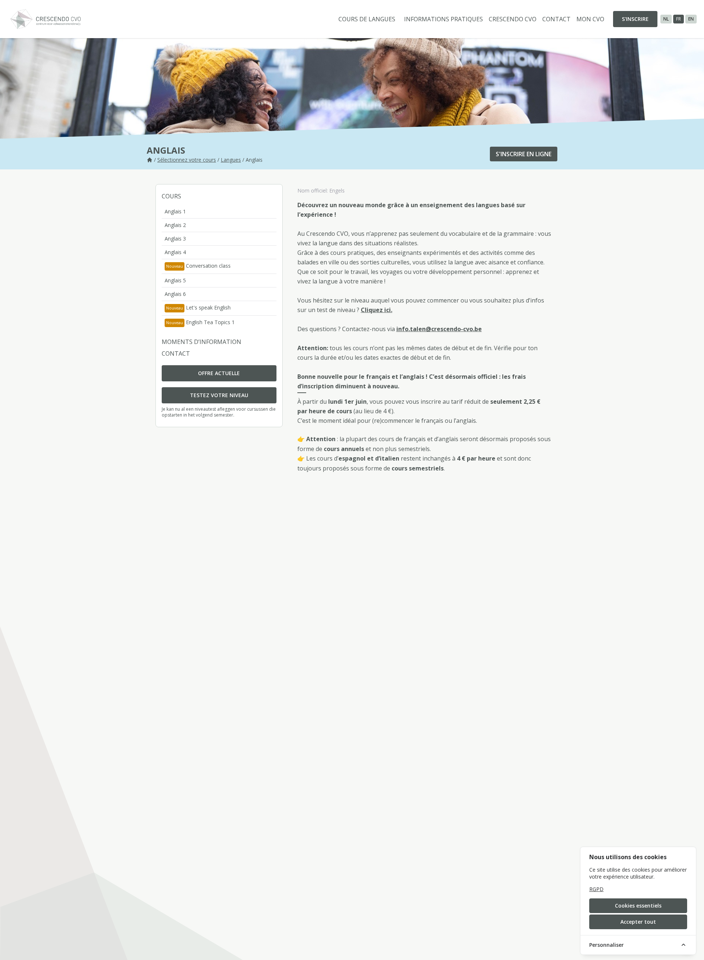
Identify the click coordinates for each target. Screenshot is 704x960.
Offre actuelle (219, 373)
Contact (556, 19)
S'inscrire (635, 18)
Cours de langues (366, 19)
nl (666, 19)
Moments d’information (201, 342)
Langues (231, 159)
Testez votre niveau (219, 395)
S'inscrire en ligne (523, 154)
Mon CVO (590, 19)
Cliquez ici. (376, 310)
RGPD (596, 889)
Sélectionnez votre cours (186, 159)
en (691, 19)
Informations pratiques (443, 19)
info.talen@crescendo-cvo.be (439, 329)
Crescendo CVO (512, 19)
